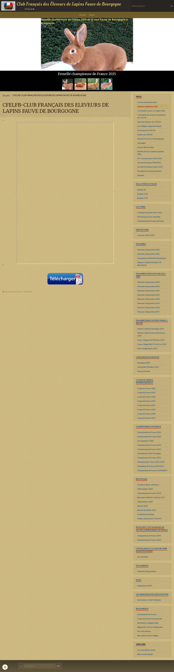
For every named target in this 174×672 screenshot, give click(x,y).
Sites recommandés (145, 654)
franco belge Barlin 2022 (147, 348)
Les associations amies (146, 650)
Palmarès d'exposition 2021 (148, 295)
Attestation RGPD (144, 586)
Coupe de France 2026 (146, 388)
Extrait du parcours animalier (149, 217)
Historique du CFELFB (146, 130)
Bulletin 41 (141, 190)
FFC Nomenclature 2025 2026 (149, 158)
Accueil (82, 15)
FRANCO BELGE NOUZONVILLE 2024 (151, 334)
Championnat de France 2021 (149, 457)
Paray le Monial (143, 371)
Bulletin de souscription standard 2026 (150, 152)
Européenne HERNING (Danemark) (151, 258)
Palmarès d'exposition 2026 (148, 249)
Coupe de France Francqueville (149, 618)
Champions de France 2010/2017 (150, 466)
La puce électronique (145, 147)
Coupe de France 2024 (146, 397)
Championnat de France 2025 (149, 432)
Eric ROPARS (142, 557)
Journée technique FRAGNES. (149, 162)
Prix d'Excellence (144, 631)
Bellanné (140, 175)
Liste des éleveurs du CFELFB (149, 122)
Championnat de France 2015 (149, 535)
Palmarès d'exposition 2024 (148, 282)
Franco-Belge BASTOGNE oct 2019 (152, 344)
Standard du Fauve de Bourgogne (150, 139)
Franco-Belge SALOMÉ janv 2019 (151, 340)
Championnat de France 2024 (149, 436)
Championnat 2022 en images (149, 453)
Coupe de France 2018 (146, 414)
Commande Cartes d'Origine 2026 (151, 111)
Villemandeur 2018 (145, 501)
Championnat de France (146, 614)
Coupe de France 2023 (146, 401)
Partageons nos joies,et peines (149, 171)
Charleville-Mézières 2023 (148, 367)
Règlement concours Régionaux (150, 627)
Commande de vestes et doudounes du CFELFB (151, 116)
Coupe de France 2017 (146, 418)
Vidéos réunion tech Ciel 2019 (149, 518)
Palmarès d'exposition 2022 (148, 290)
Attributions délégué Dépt (147, 623)
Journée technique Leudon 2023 (150, 167)
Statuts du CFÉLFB (144, 134)
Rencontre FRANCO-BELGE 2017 (151, 497)
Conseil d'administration (147, 102)
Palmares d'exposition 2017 (148, 312)
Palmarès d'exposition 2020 (148, 299)
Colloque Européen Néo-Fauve (149, 212)
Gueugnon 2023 (143, 363)
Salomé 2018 (142, 506)
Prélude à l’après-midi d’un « (148, 484)
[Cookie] (5, 667)
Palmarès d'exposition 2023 (148, 286)
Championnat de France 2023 (149, 445)
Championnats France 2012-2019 (150, 462)
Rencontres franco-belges (147, 635)
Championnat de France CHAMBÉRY (152, 470)
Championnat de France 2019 (149, 493)
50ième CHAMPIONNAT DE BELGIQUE (149, 263)
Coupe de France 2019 (146, 409)
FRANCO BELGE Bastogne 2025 (150, 329)
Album (92, 15)
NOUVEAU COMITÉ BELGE (149, 600)
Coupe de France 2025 (146, 392)
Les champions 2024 (145, 441)
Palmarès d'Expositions (146, 571)
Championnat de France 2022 (149, 449)
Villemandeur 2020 (145, 489)
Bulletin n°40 (142, 194)
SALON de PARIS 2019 (146, 510)
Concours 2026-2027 (146, 235)
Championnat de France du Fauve (150, 221)
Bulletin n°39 (142, 198)
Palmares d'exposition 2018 (148, 307)
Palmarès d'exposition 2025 (148, 254)
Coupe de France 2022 (146, 405)
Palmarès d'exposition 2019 (148, 303)
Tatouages (141, 143)
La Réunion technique (145, 514)
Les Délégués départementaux (149, 126)
